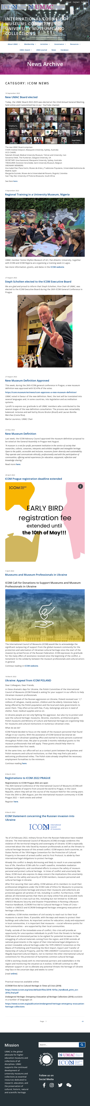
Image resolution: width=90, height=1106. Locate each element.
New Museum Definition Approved (27, 380)
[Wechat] (69, 1085)
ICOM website (57, 267)
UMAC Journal (41, 50)
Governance (59, 44)
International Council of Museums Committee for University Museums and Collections (37, 26)
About (68, 2)
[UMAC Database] (46, 1059)
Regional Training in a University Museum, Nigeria (37, 194)
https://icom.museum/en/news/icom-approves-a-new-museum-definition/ (41, 392)
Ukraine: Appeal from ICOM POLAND (28, 680)
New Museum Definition (20, 433)
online (14, 973)
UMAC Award (25, 50)
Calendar (84, 2)
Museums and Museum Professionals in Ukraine (36, 574)
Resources (74, 44)
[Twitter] (60, 1085)
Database (64, 50)
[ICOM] (70, 1064)
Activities (44, 44)
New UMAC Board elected (21, 97)
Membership (29, 44)
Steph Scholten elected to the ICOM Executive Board (38, 281)
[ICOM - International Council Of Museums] (14, 9)
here (15, 181)
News (54, 50)
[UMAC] (70, 1055)
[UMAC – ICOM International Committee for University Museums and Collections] (46, 9)
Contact (76, 2)
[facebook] (44, 1085)
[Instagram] (51, 1085)
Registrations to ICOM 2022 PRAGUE (27, 778)
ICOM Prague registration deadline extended (33, 478)
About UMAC (13, 44)
